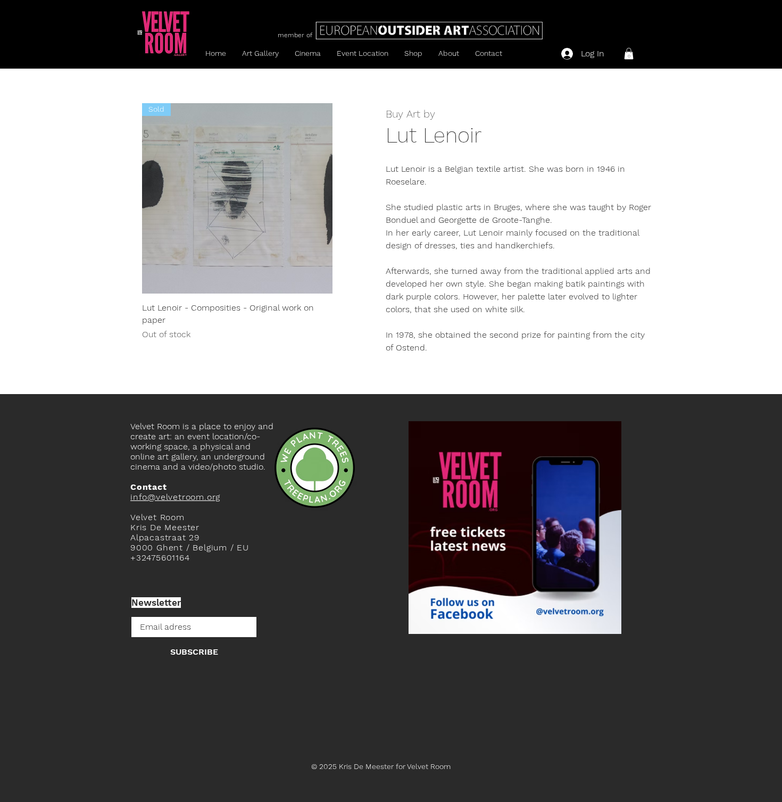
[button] (629, 54)
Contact (148, 487)
